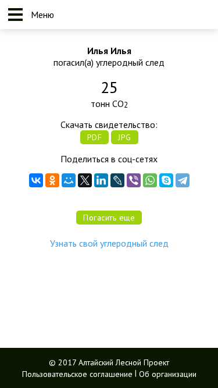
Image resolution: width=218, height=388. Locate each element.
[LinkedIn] (101, 180)
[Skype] (166, 180)
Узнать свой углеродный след (109, 243)
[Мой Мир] (69, 180)
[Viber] (134, 180)
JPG (124, 137)
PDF (94, 137)
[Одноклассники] (52, 180)
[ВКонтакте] (36, 180)
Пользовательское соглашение (77, 373)
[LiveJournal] (117, 180)
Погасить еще (109, 217)
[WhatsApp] (150, 180)
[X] (85, 180)
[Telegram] (183, 180)
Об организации (167, 373)
